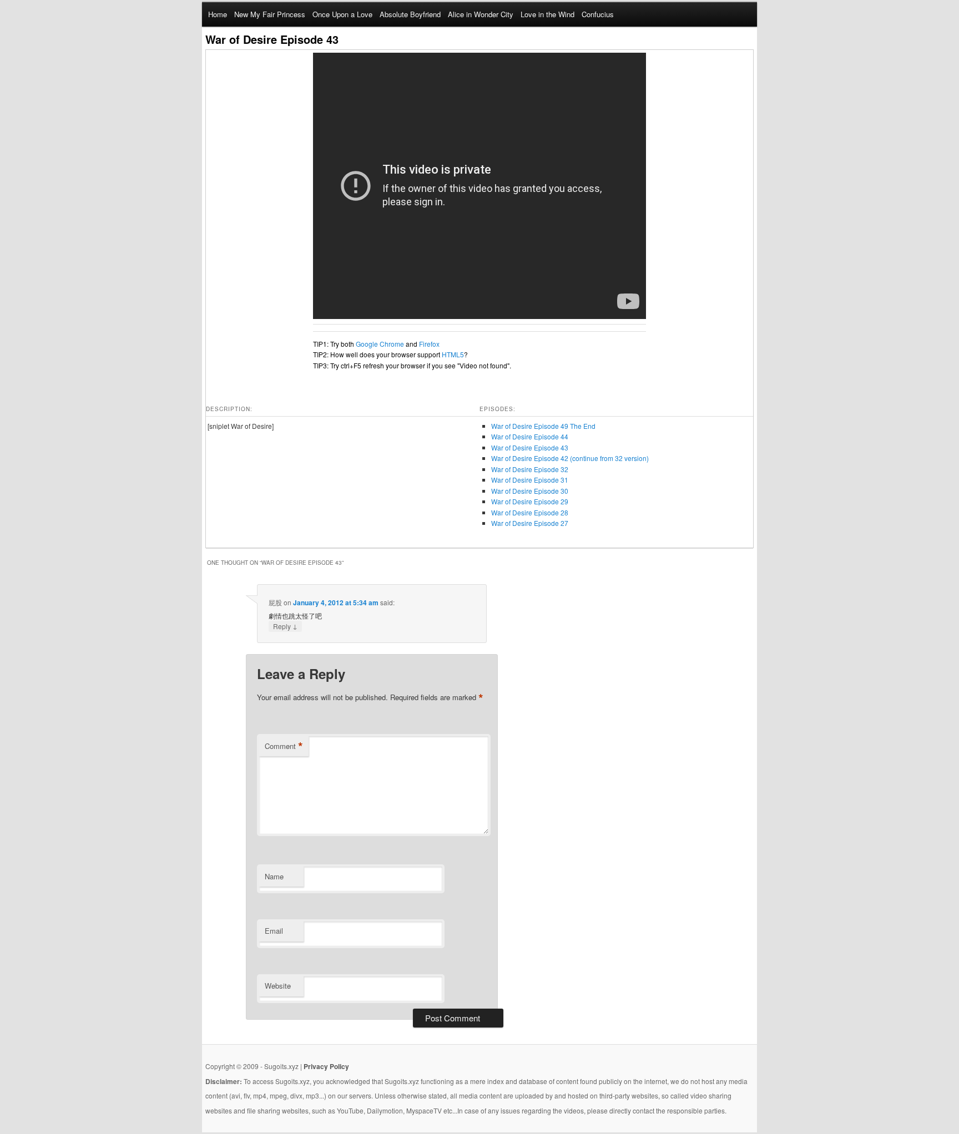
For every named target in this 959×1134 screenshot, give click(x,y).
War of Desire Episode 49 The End (543, 426)
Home (217, 14)
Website (278, 985)
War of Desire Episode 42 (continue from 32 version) (570, 458)
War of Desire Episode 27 (529, 523)
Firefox (429, 343)
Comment (284, 746)
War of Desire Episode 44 (529, 436)
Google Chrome (380, 343)
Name (274, 876)
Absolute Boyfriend (410, 14)
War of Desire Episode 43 (529, 447)
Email (274, 930)
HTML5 (453, 354)
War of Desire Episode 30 (529, 490)
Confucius (598, 14)
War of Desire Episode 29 (529, 501)
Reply (285, 626)
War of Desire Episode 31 (529, 479)
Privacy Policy (326, 1066)
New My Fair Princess (269, 14)
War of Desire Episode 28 (529, 512)
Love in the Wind (547, 14)
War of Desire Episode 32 (529, 469)
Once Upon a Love (342, 14)
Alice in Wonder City (480, 14)
